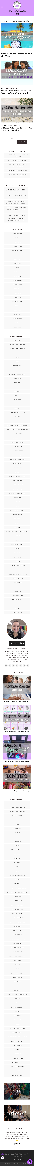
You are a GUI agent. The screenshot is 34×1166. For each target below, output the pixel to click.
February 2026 (17, 233)
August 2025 (17, 254)
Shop (14, 1152)
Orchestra (17, 497)
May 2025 (17, 267)
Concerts (17, 382)
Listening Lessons (17, 442)
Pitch (17, 506)
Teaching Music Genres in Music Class (16, 731)
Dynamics (17, 395)
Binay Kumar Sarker (13, 207)
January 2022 (17, 323)
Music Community (17, 455)
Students (17, 553)
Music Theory (17, 480)
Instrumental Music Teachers (17, 425)
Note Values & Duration (17, 493)
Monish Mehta (11, 195)
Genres (17, 416)
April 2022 (17, 314)
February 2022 (17, 318)
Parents (17, 501)
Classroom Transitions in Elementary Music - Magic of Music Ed (16, 217)
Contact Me (17, 1156)
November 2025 (17, 242)
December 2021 (17, 327)
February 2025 (17, 280)
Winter (17, 608)
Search (10, 138)
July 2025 (17, 259)
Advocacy (17, 340)
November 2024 (17, 293)
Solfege (17, 536)
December (4, 125)
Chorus (17, 370)
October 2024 (17, 297)
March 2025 (17, 276)
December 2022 (17, 310)
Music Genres (17, 467)
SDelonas (11, 189)
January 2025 (17, 284)
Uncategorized (17, 599)
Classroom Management (17, 374)
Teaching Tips (17, 582)
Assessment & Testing (17, 344)
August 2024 (17, 305)
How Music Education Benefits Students (16, 209)
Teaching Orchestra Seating (17, 574)
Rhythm (17, 523)
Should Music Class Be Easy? (17, 160)
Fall (17, 404)
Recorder (17, 518)
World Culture (17, 612)
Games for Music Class (17, 412)
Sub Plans (17, 557)
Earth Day (17, 399)
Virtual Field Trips (17, 604)
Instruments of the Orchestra (17, 429)
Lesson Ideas (5, 51)
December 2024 (17, 288)
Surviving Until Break (17, 565)
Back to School (17, 353)
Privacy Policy (23, 1154)
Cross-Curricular (17, 387)
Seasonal (17, 527)
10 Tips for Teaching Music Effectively (16, 791)
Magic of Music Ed (17, 12)
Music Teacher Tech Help (17, 476)
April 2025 (17, 271)
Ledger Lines (17, 433)
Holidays (17, 421)
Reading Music (17, 514)
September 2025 (17, 250)
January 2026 (17, 237)
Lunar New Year (17, 446)
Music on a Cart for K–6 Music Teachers (17, 761)
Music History (17, 472)
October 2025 (17, 246)
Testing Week (17, 591)
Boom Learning (17, 365)
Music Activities (17, 450)
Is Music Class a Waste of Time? (17, 170)
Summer (17, 561)
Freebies (17, 408)
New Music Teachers (17, 484)
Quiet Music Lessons (17, 510)
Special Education (17, 544)
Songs (17, 540)
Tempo (17, 587)
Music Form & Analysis (17, 459)
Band (17, 357)
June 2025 (17, 263)
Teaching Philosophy (17, 578)
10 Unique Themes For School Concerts (16, 701)
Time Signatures (17, 595)
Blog (3, 88)
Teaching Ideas (17, 570)
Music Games (17, 463)
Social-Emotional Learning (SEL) (17, 531)
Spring (17, 548)
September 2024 (17, 301)
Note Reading (17, 489)
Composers (17, 378)
